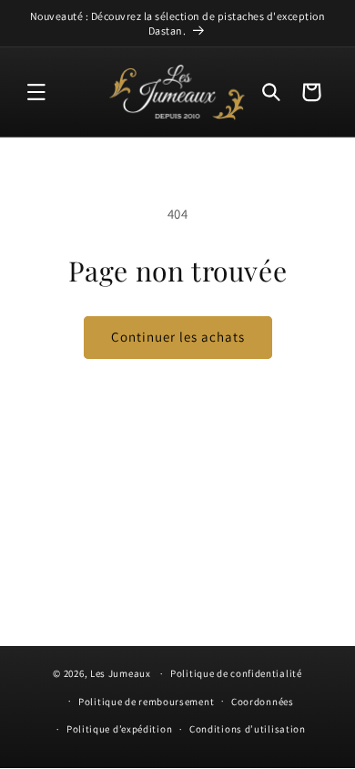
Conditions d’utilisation (247, 729)
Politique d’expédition (119, 729)
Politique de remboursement (146, 701)
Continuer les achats (178, 336)
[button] (36, 92)
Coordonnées (262, 701)
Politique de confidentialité (236, 673)
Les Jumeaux (120, 673)
